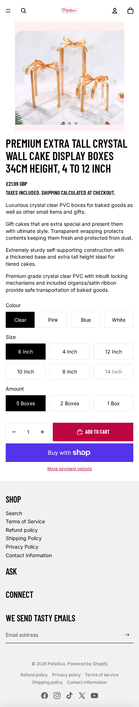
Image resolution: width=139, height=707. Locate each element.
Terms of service (102, 674)
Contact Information (29, 555)
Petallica (56, 663)
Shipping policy (47, 682)
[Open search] (23, 11)
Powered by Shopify (87, 663)
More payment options (69, 468)
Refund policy (22, 530)
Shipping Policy (24, 538)
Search (14, 513)
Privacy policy (66, 674)
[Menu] (8, 10)
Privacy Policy (22, 547)
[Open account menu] (115, 11)
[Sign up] (127, 635)
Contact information (87, 682)
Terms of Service (25, 521)
